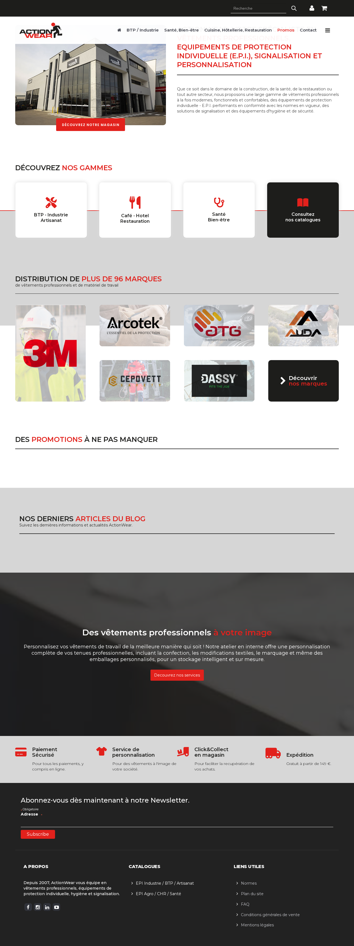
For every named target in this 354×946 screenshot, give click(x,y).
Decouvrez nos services (177, 675)
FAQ (245, 904)
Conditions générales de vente (270, 914)
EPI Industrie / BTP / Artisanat (165, 883)
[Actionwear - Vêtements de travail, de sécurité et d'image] (119, 30)
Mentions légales (257, 925)
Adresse (31, 814)
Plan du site (252, 893)
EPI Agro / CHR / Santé (158, 893)
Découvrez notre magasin (90, 124)
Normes (249, 883)
